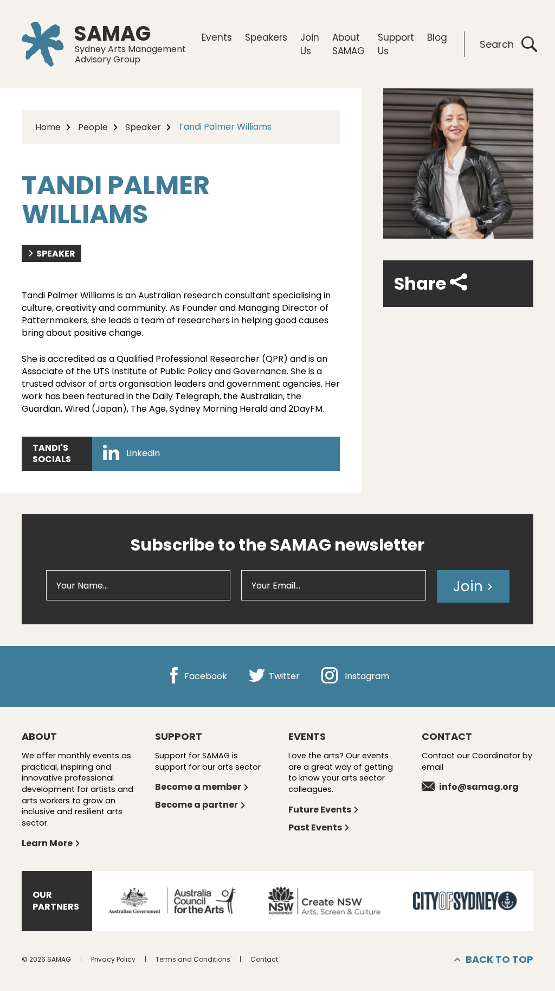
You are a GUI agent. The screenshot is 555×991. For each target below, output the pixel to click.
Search (497, 44)
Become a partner (196, 804)
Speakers (266, 37)
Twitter (283, 676)
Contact (264, 959)
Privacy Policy (113, 959)
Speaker (143, 127)
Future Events (319, 809)
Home (48, 127)
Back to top (499, 959)
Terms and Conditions (193, 959)
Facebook (204, 676)
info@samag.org (479, 787)
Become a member (198, 787)
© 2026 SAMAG (46, 959)
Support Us (396, 44)
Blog (437, 37)
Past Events (315, 827)
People (93, 127)
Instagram (366, 676)
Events (217, 37)
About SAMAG (348, 44)
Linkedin (142, 453)
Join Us (309, 44)
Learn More (47, 843)
